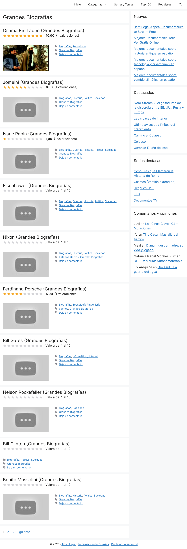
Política (88, 97)
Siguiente (25, 532)
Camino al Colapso (147, 135)
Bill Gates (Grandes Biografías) (35, 340)
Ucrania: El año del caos (151, 148)
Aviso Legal (69, 544)
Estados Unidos (69, 257)
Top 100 (146, 4)
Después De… (144, 188)
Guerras (77, 149)
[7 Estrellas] (29, 36)
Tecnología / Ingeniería (86, 304)
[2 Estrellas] (9, 36)
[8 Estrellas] (33, 36)
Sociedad (99, 97)
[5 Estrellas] (21, 36)
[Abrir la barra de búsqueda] (180, 4)
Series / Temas (123, 4)
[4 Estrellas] (17, 36)
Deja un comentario (71, 54)
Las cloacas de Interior (150, 118)
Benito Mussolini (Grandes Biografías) (42, 479)
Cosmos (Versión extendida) (154, 182)
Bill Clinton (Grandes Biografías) (36, 443)
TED (137, 194)
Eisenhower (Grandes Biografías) (37, 185)
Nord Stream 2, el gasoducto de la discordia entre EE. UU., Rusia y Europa (159, 107)
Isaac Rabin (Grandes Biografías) (37, 133)
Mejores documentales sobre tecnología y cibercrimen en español (155, 64)
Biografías (65, 46)
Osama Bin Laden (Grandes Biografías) (43, 30)
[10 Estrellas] (41, 36)
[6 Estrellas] (25, 36)
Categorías (95, 4)
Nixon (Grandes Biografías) (31, 237)
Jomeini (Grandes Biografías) (33, 82)
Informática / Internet (85, 356)
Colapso (140, 141)
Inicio (77, 4)
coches (63, 308)
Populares (164, 4)
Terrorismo (79, 46)
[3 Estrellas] (13, 36)
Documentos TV (145, 200)
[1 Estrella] (5, 36)
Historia (77, 97)
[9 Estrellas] (37, 36)
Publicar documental (124, 544)
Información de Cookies (93, 544)
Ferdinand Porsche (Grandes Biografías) (45, 289)
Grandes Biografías (70, 50)
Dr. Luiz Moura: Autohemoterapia (158, 261)
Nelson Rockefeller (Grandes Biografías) (44, 392)
